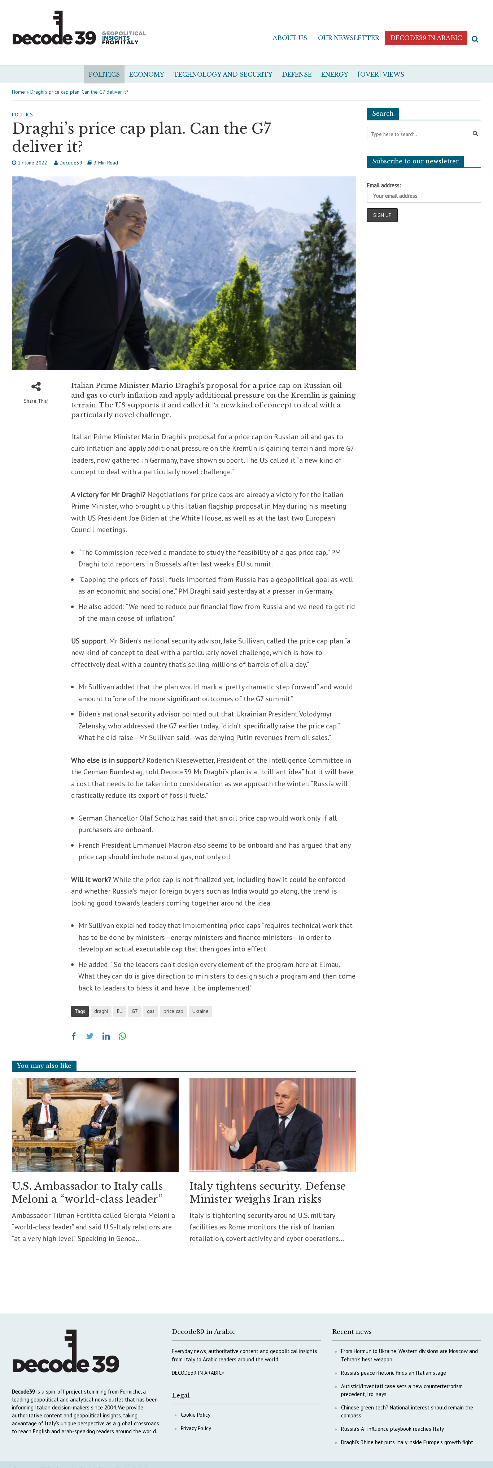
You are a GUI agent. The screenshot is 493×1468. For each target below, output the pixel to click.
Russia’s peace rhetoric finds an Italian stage (393, 1372)
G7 (135, 1011)
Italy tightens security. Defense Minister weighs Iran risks (267, 1193)
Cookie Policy (195, 1414)
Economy (146, 74)
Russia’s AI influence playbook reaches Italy (392, 1428)
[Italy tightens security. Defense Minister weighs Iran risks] (272, 1124)
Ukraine (200, 1011)
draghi (101, 1011)
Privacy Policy (196, 1428)
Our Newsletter (348, 38)
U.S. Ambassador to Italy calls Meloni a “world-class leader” (87, 1193)
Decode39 (71, 162)
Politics (104, 74)
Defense (297, 74)
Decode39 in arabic (426, 38)
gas (150, 1011)
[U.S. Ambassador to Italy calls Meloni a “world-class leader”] (95, 1124)
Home (18, 92)
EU (120, 1011)
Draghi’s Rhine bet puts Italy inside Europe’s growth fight (407, 1442)
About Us (289, 38)
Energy (334, 74)
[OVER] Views (381, 74)
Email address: (384, 185)
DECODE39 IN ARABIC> (198, 1372)
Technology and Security (223, 74)
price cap (173, 1011)
